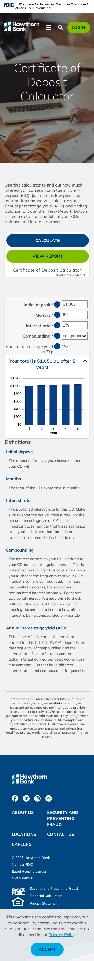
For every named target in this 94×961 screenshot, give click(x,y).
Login (81, 29)
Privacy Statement (44, 903)
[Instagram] (37, 798)
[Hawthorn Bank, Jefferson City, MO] (21, 28)
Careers (21, 844)
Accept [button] (47, 949)
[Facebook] (15, 798)
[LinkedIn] (26, 798)
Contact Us (60, 834)
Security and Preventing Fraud (62, 818)
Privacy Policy (62, 934)
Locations (24, 834)
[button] (47, 364)
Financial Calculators (46, 896)
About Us (23, 812)
